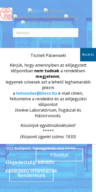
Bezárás (88, 54)
